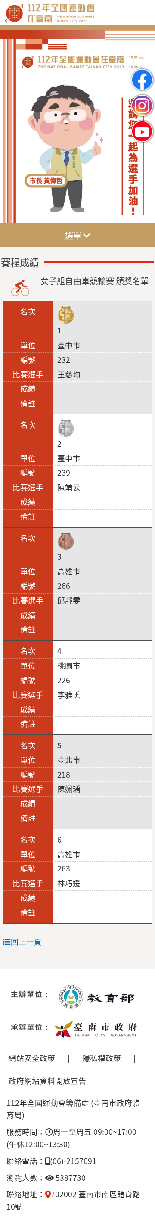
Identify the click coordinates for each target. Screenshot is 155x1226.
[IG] (142, 98)
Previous (15, 127)
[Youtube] (142, 124)
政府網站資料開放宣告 (47, 1080)
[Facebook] (142, 72)
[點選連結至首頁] (77, 127)
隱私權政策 (101, 1057)
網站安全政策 (32, 1057)
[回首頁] (77, 20)
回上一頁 (26, 941)
